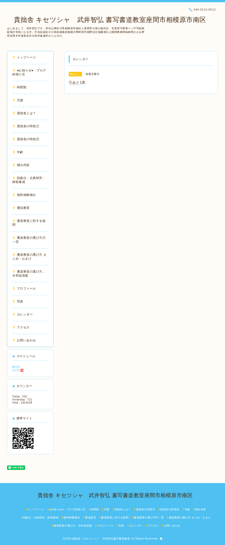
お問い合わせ (26, 340)
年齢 (20, 152)
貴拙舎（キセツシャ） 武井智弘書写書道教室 (101, 538)
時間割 (21, 87)
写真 (20, 301)
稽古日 (16, 366)
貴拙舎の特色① (28, 126)
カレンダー (25, 314)
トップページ (26, 57)
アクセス (23, 327)
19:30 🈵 (18, 370)
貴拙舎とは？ (26, 113)
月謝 (20, 100)
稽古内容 (23, 165)
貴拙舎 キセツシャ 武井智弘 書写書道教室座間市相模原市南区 (106, 19)
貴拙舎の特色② (28, 139)
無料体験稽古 (26, 195)
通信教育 (23, 208)
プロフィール (26, 288)
